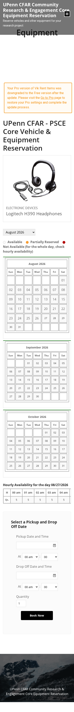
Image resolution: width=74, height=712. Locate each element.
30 (10, 327)
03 (46, 363)
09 (37, 371)
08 (28, 371)
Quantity (22, 596)
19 (63, 379)
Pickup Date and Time (32, 536)
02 (37, 363)
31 (19, 327)
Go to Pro (47, 98)
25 (54, 388)
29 (63, 318)
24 (46, 388)
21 (19, 388)
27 (45, 318)
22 (28, 388)
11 (54, 371)
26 (63, 388)
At (19, 556)
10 (46, 371)
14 (19, 379)
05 (63, 363)
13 (10, 379)
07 (19, 371)
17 (46, 379)
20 (10, 388)
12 (63, 371)
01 (28, 363)
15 (28, 379)
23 (37, 388)
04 (54, 363)
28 (54, 318)
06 (10, 371)
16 (37, 379)
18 (54, 379)
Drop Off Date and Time (34, 566)
